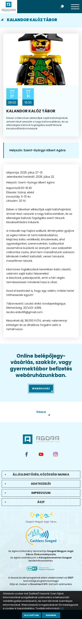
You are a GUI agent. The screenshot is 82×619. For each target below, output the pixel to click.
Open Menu (75, 6)
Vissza (41, 412)
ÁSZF (41, 502)
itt (62, 608)
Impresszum (41, 493)
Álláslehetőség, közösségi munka (41, 474)
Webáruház (41, 388)
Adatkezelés (41, 484)
